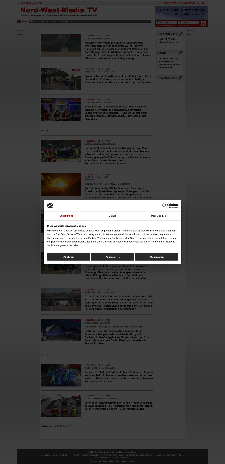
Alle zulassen (156, 256)
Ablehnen (68, 256)
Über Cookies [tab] (158, 215)
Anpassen (110, 256)
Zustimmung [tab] (66, 215)
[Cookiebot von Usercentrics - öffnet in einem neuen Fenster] (164, 205)
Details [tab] (112, 215)
